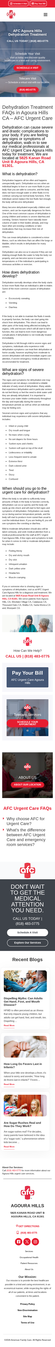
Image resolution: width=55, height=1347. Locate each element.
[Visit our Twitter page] (27, 1241)
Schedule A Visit (20, 4)
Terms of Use (27, 1322)
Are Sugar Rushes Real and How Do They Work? (22, 1124)
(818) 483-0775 (39, 41)
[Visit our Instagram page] (35, 1241)
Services (29, 1251)
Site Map (27, 1316)
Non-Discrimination (28, 1310)
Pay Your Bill (39, 4)
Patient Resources (29, 1263)
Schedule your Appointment (27, 723)
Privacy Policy (27, 1304)
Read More (9, 1025)
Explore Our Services (27, 942)
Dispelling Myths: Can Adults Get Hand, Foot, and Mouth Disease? (23, 1001)
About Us (29, 1269)
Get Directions (28, 1226)
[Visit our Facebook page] (18, 1241)
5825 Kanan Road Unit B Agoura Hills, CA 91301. (26, 162)
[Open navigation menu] (45, 15)
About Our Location (27, 784)
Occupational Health (29, 1257)
